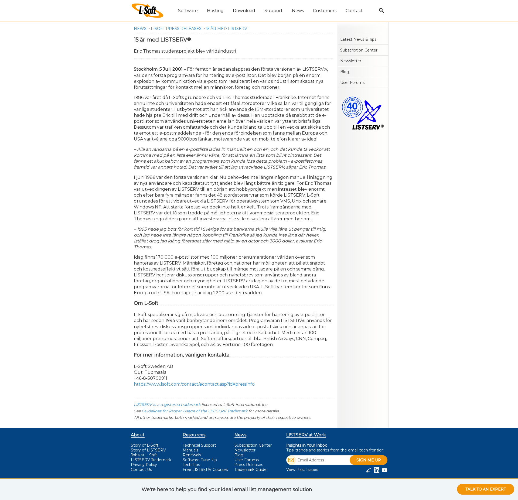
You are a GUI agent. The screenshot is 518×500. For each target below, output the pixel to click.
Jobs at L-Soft (144, 455)
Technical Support (199, 445)
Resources (194, 434)
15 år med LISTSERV (226, 28)
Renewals (192, 455)
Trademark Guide (250, 469)
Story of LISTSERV (148, 450)
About (138, 434)
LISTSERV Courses (205, 469)
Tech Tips (191, 464)
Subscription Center (358, 50)
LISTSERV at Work (306, 434)
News (140, 28)
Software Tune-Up (200, 459)
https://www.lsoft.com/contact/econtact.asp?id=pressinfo (194, 384)
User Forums (352, 82)
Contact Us (141, 469)
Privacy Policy (144, 464)
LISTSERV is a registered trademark (167, 404)
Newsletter (350, 61)
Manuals (190, 450)
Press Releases (248, 464)
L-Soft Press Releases (176, 28)
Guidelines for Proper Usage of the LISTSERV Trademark (194, 411)
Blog (344, 71)
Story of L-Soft (144, 445)
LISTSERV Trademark (151, 459)
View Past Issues (302, 469)
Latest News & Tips (358, 39)
